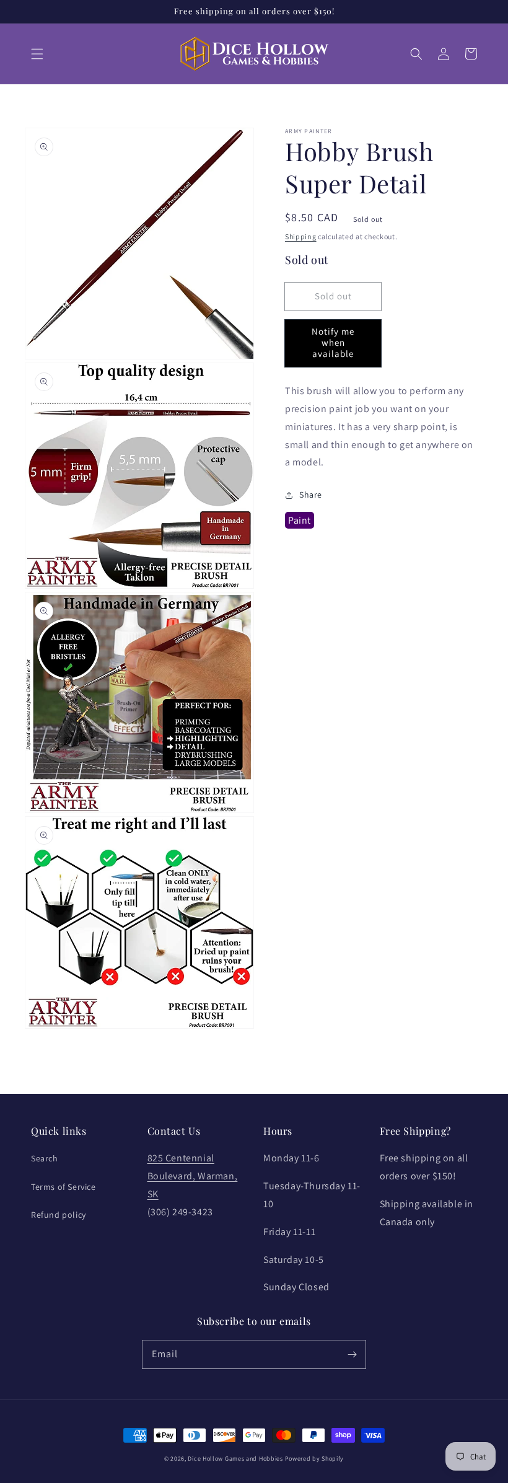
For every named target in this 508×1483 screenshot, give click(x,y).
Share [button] (310, 494)
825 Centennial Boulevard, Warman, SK (192, 1175)
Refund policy (58, 1214)
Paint (299, 520)
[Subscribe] (352, 1354)
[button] (37, 54)
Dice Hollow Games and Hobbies (235, 1458)
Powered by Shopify (314, 1458)
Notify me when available (333, 342)
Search (44, 1158)
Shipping (301, 236)
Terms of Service (63, 1186)
